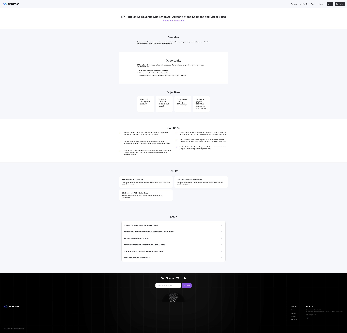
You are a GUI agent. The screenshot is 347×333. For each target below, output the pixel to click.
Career (321, 4)
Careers (293, 313)
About (313, 4)
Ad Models (303, 4)
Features (294, 4)
